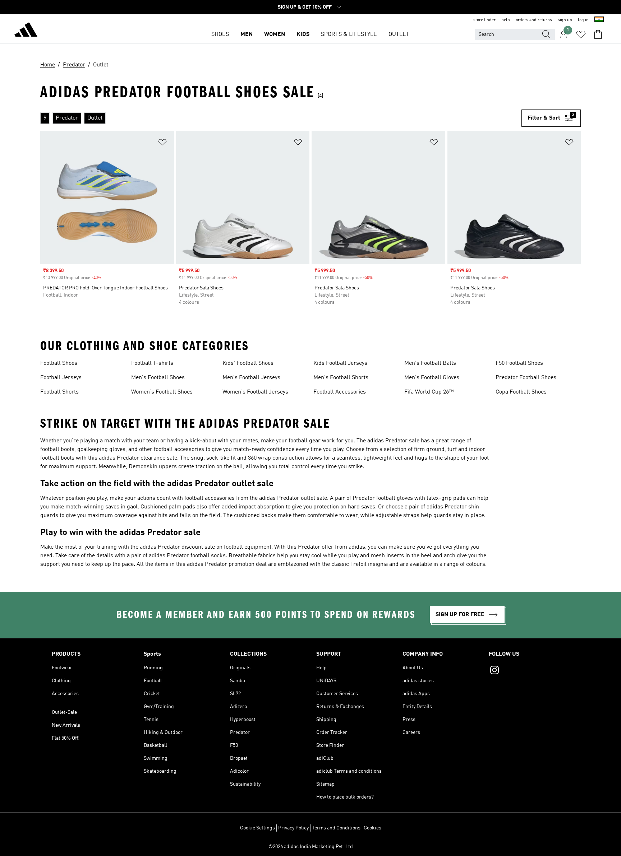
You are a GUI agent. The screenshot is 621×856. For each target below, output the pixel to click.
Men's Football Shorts (340, 378)
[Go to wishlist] (580, 34)
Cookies (372, 828)
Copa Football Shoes (521, 392)
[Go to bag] (598, 34)
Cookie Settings (257, 828)
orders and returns (534, 20)
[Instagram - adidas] (529, 671)
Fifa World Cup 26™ (429, 392)
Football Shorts (59, 392)
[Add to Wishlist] (162, 143)
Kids (302, 34)
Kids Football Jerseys (340, 363)
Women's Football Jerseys (255, 392)
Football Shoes (58, 363)
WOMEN (274, 34)
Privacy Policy (293, 828)
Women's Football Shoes (162, 392)
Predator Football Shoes (526, 378)
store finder (484, 20)
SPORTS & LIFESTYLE (349, 34)
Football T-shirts (152, 363)
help (505, 20)
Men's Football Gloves (431, 378)
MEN (246, 34)
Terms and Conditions (336, 828)
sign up (565, 20)
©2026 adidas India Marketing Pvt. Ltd (310, 846)
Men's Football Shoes (158, 378)
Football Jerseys (61, 378)
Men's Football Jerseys (251, 378)
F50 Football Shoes (519, 363)
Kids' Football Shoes (247, 363)
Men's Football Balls (430, 363)
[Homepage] (25, 30)
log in (583, 20)
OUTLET (398, 34)
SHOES (220, 34)
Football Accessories (339, 392)
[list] (280, 118)
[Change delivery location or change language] (599, 20)
